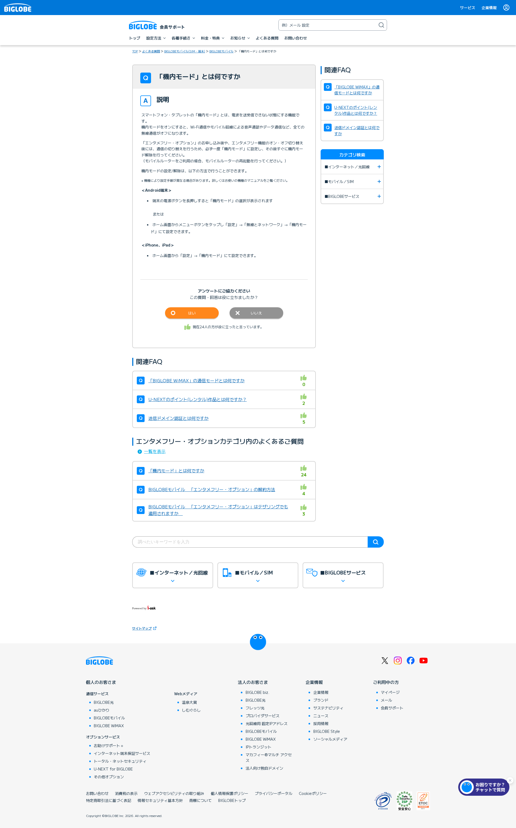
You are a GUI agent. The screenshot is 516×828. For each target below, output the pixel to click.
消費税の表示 (126, 793)
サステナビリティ (328, 708)
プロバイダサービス (263, 715)
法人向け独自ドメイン (264, 768)
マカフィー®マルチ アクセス (269, 757)
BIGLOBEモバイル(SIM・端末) (184, 51)
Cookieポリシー (313, 793)
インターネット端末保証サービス (122, 753)
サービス (467, 7)
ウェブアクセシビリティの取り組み (174, 793)
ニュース (320, 715)
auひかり (101, 710)
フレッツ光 (255, 708)
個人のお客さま (101, 682)
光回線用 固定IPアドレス (267, 723)
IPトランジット (258, 747)
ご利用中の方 (386, 682)
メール (386, 700)
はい (192, 313)
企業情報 (489, 7)
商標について (200, 800)
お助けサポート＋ (109, 745)
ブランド (320, 700)
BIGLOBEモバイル (221, 51)
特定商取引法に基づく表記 (108, 800)
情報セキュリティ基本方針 (160, 800)
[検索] (381, 25)
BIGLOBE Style (326, 731)
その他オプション (109, 776)
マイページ (390, 692)
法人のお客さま (253, 682)
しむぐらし (191, 710)
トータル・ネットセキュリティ (120, 761)
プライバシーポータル (273, 793)
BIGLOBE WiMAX (109, 725)
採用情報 (320, 723)
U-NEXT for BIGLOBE (113, 769)
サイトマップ (142, 628)
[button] (485, 787)
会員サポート (392, 708)
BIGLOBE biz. (257, 692)
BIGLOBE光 (104, 702)
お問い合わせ (97, 793)
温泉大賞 (189, 702)
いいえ (256, 313)
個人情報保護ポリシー (229, 793)
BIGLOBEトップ (232, 800)
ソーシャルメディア (330, 739)
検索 (376, 542)
